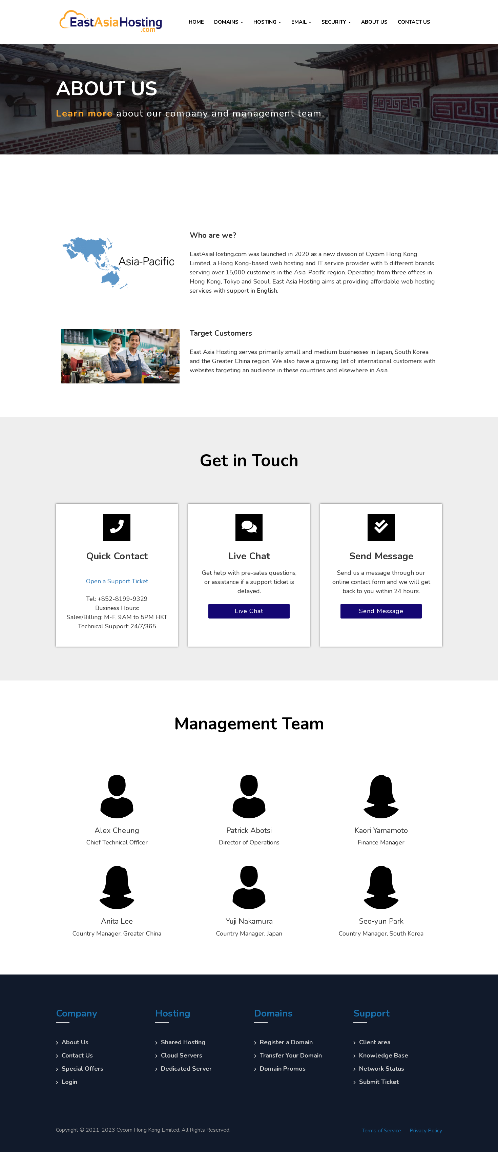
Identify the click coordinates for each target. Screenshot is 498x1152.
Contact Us (414, 22)
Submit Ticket (379, 1082)
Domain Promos (283, 1069)
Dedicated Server (186, 1069)
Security (334, 22)
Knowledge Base (383, 1055)
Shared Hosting (183, 1042)
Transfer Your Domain (291, 1055)
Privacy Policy (426, 1130)
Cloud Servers (181, 1055)
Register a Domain (286, 1042)
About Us (374, 22)
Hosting (265, 22)
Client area (375, 1042)
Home (196, 22)
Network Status (381, 1069)
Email (299, 22)
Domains (227, 22)
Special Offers (82, 1069)
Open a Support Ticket (117, 581)
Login (69, 1082)
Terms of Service (381, 1130)
